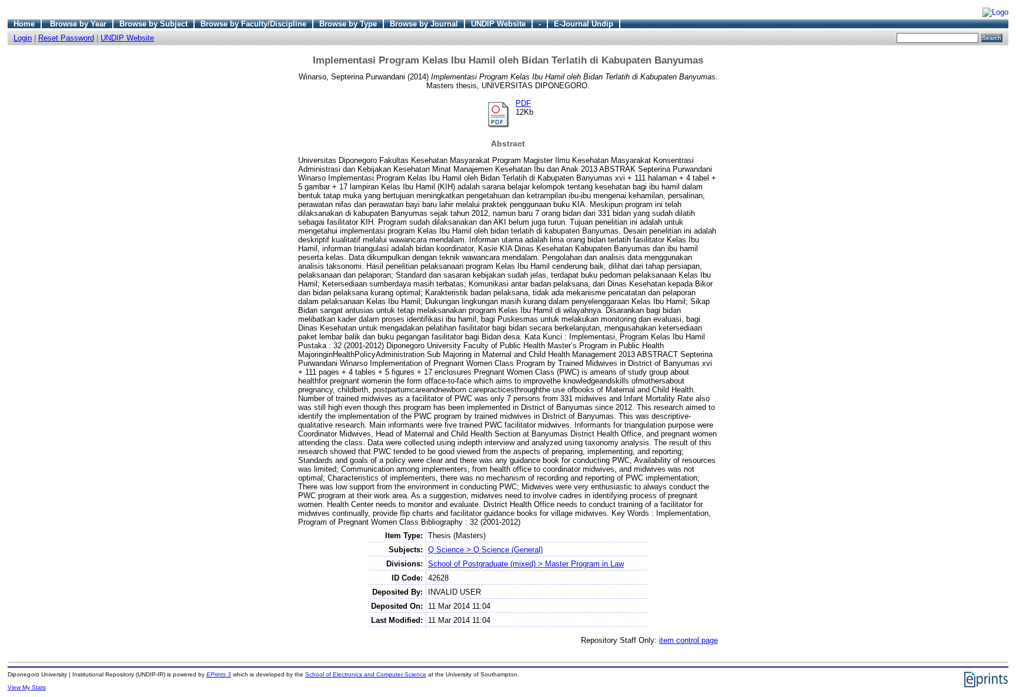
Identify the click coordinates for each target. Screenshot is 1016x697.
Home (24, 23)
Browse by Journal (424, 23)
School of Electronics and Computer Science (365, 674)
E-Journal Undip (583, 23)
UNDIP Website (498, 23)
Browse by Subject (153, 23)
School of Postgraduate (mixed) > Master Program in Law (526, 563)
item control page (688, 640)
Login (23, 38)
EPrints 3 (218, 674)
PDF (523, 103)
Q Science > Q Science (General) (485, 549)
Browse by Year (78, 23)
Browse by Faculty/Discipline (253, 23)
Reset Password (66, 38)
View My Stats (27, 687)
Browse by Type (348, 23)
